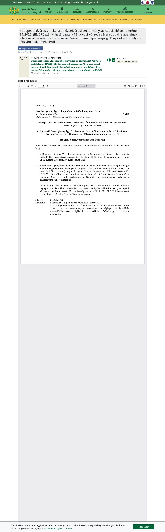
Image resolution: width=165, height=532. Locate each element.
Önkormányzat (76, 19)
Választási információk (109, 19)
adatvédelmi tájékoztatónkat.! (58, 528)
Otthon (48, 10)
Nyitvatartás (77, 2)
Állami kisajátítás (125, 11)
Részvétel (77, 10)
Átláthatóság (92, 10)
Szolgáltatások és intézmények (35, 19)
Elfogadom (143, 526)
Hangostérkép (92, 2)
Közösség (64, 19)
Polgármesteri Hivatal (91, 19)
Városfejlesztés (54, 19)
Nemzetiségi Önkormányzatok (131, 19)
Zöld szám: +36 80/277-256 (25, 2)
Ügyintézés (62, 10)
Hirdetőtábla (17, 19)
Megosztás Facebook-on (31, 48)
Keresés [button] (148, 11)
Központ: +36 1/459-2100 (55, 2)
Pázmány (107, 11)
